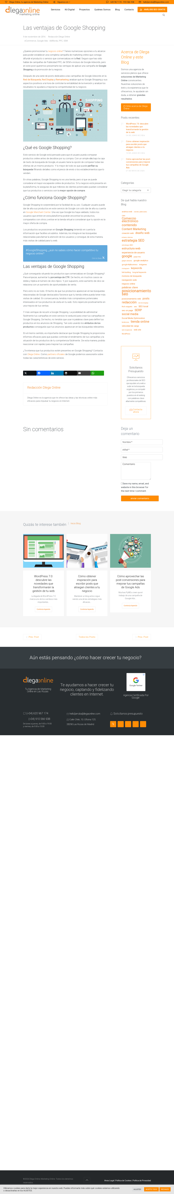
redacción (129, 302)
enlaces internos (127, 237)
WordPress (126, 334)
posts (146, 298)
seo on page (127, 310)
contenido (129, 225)
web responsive (127, 330)
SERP (138, 310)
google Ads (137, 257)
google (127, 256)
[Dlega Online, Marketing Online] (22, 10)
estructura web (131, 248)
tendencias (125, 322)
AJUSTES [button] (137, 1189)
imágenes (143, 265)
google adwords (127, 261)
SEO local (143, 306)
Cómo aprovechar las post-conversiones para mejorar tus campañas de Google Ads (138, 163)
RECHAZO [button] (165, 1189)
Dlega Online (33, 354)
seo (135, 307)
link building (126, 272)
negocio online (55, 51)
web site (137, 330)
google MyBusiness (129, 265)
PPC (61, 41)
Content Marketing (134, 229)
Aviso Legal (109, 1180)
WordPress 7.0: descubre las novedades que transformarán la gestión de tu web (137, 128)
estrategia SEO (133, 240)
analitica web (127, 212)
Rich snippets (127, 307)
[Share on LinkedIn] (56, 373)
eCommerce (30, 41)
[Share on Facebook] (43, 373)
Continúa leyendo (43, 609)
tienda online (140, 321)
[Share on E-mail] (84, 373)
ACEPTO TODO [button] (151, 1189)
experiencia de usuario (133, 252)
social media (130, 314)
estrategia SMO (127, 245)
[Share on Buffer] (70, 373)
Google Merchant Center (38, 212)
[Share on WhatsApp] (97, 373)
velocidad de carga (130, 326)
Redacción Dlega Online (59, 36)
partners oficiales (56, 354)
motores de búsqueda (132, 276)
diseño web (142, 233)
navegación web (129, 280)
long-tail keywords (139, 272)
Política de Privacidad (142, 1180)
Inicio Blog (76, 523)
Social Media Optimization (133, 318)
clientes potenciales (140, 212)
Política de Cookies (123, 1180)
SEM (66, 41)
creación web (128, 233)
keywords (136, 268)
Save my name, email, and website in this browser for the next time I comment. (135, 487)
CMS (123, 216)
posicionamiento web (131, 299)
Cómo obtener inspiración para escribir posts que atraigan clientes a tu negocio (137, 145)
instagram (125, 268)
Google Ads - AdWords (47, 41)
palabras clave (130, 287)
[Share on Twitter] (30, 373)
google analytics (141, 261)
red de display (143, 303)
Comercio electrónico (130, 220)
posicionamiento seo (136, 292)
